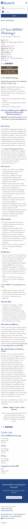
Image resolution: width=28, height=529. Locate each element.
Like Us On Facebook (8, 518)
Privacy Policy (5, 516)
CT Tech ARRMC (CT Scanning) (11, 436)
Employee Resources (7, 514)
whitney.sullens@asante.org (18, 119)
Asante (4, 523)
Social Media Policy (15, 516)
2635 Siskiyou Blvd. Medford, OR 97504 (7, 510)
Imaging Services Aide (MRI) (10, 466)
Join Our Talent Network (14, 497)
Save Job (9, 68)
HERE (21, 345)
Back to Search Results (7, 20)
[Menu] (26, 3)
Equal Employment (19, 514)
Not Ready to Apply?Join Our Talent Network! (9, 72)
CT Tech (3, 446)
